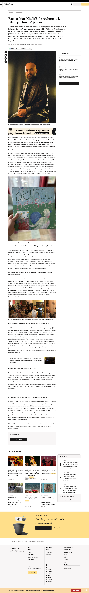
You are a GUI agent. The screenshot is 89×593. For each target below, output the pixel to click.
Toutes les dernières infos (69, 83)
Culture (11, 13)
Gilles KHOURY (26, 44)
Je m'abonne (76, 590)
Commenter (19, 439)
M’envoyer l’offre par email (61, 528)
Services (30, 556)
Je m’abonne (43, 528)
